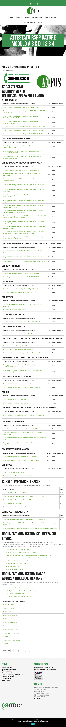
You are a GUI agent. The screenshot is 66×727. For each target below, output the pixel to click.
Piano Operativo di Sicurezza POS (16, 564)
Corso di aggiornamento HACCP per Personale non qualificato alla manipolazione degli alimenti (30, 528)
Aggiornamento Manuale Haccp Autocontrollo (23, 591)
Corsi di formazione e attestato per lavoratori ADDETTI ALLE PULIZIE (22, 322)
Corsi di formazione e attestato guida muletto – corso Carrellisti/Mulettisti (23, 346)
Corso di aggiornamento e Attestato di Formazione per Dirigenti (20, 292)
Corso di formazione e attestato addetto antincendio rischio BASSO (21, 429)
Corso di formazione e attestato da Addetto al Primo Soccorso (20, 456)
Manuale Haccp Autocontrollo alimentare (21, 588)
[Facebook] (37, 4)
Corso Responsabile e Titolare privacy (13, 472)
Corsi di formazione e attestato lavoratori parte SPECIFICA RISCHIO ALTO (23, 134)
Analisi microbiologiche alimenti (11, 640)
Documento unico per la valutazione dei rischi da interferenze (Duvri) (26, 558)
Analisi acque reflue (8, 608)
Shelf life (5, 636)
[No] (64, 722)
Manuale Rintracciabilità (16, 594)
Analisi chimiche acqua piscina (11, 622)
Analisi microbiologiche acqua (11, 633)
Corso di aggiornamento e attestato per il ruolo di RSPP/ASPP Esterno (22, 277)
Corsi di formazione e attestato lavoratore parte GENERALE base (20, 107)
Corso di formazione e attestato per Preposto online (17, 304)
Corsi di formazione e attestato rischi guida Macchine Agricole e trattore (22, 353)
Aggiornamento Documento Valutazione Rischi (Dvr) (21, 552)
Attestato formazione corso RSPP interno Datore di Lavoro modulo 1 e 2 (22, 170)
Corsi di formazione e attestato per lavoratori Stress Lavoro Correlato (22, 334)
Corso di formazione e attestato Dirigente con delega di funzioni (20, 289)
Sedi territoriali (37, 17)
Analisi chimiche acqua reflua (11, 612)
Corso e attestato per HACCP (14, 503)
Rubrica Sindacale (50, 17)
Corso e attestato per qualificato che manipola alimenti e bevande (24, 496)
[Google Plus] (30, 4)
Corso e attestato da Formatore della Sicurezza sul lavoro (18, 384)
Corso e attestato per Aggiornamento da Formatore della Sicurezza (21, 387)
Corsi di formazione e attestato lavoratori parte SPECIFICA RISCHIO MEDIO (24, 130)
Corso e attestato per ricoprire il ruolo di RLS (15, 399)
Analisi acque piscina (8, 619)
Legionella (6, 644)
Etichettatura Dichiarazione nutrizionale (21, 596)
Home (11, 17)
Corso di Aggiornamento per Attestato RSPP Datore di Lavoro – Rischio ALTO (24, 261)
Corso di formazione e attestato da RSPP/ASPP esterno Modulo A (21, 273)
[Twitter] (34, 4)
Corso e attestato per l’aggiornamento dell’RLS (15, 403)
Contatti (40, 22)
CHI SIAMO (27, 17)
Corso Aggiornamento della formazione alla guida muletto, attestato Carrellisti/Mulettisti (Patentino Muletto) (21, 365)
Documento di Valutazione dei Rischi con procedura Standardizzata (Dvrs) (28, 555)
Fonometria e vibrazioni (13, 566)
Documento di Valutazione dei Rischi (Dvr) (18, 549)
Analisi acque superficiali (9, 626)
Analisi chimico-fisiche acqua (11, 629)
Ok (33, 724)
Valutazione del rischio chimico (15, 569)
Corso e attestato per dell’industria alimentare (19, 493)
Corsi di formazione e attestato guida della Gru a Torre (18, 349)
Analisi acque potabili (8, 605)
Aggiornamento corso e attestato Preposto (14, 310)
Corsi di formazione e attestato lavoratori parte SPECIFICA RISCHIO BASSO (24, 127)
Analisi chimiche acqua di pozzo (11, 615)
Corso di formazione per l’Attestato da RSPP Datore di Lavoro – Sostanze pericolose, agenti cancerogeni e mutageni (23, 211)
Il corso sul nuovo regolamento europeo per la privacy (17, 476)
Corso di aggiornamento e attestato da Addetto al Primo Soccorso (21, 460)
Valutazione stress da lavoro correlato (17, 561)
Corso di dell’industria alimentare (24, 519)
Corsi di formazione (29, 22)
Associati (18, 17)
